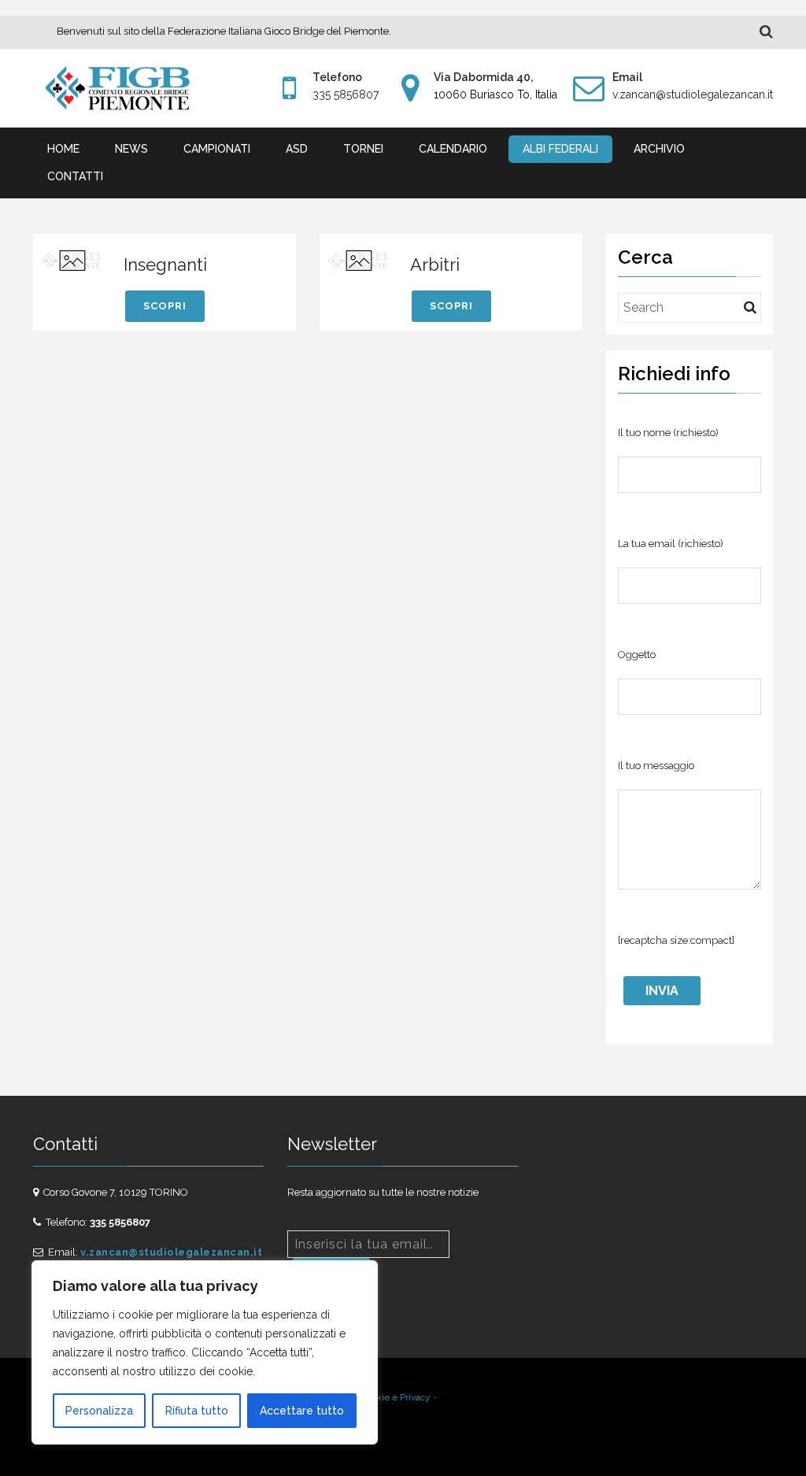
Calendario (453, 148)
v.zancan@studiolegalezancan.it (692, 94)
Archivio (659, 148)
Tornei (363, 148)
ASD (297, 148)
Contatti (75, 176)
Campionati (216, 148)
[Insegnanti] (72, 259)
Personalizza (99, 1410)
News (131, 148)
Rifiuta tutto (196, 1410)
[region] (204, 1352)
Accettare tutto (302, 1410)
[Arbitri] (359, 259)
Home (63, 148)
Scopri (165, 306)
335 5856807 (345, 94)
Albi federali (560, 148)
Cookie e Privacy (395, 1397)
